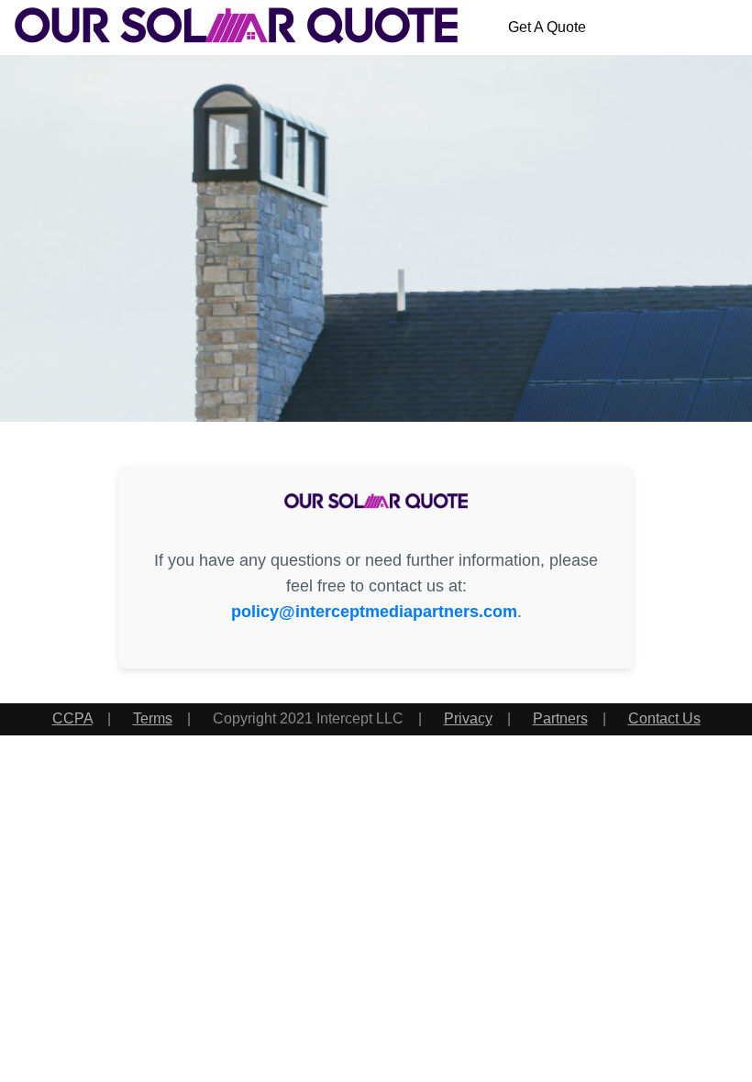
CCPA (72, 718)
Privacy (468, 718)
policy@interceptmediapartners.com (374, 611)
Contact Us (664, 718)
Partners (560, 718)
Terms (152, 718)
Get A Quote (547, 27)
